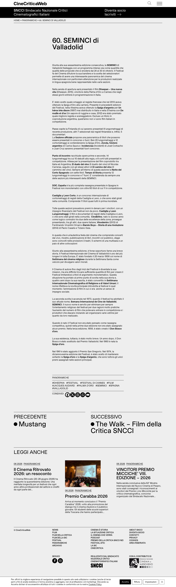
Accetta (125, 582)
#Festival (72, 382)
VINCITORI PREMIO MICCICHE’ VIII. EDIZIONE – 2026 (135, 473)
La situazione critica (102, 532)
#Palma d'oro (85, 385)
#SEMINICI (101, 385)
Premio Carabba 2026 (86, 496)
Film (54, 532)
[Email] (87, 394)
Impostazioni (150, 582)
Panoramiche (29, 20)
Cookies (133, 540)
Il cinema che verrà (101, 535)
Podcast (95, 537)
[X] (72, 394)
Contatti (134, 535)
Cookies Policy (95, 584)
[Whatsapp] (82, 394)
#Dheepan (58, 382)
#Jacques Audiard (63, 385)
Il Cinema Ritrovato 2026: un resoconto (32, 471)
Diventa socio (115, 12)
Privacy (133, 537)
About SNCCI (135, 530)
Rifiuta (137, 582)
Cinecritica (97, 548)
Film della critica (62, 535)
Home (17, 20)
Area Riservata (137, 543)
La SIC (94, 545)
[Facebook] (67, 394)
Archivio (57, 545)
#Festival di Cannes (92, 382)
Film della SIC (59, 537)
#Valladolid (60, 388)
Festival (56, 540)
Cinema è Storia (99, 530)
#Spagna (114, 385)
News (55, 530)
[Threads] (77, 394)
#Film (110, 382)
